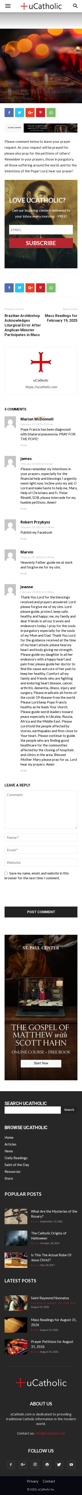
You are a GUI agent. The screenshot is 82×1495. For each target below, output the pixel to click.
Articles (10, 1144)
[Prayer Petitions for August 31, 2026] (16, 1347)
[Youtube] (71, 1464)
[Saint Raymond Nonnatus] (16, 1303)
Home (9, 1137)
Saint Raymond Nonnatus (50, 1298)
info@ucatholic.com (50, 1433)
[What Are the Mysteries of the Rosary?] (16, 1216)
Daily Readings (16, 1158)
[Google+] (23, 1464)
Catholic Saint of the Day (54, 1303)
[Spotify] (47, 1464)
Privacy (32, 1481)
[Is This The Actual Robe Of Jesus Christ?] (16, 1260)
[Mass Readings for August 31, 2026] (16, 1325)
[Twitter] (59, 1464)
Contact (49, 1481)
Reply (23, 445)
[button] (75, 6)
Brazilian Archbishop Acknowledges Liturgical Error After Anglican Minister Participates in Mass (23, 325)
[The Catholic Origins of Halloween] (16, 1238)
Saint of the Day (17, 1165)
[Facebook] (10, 1464)
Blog (35, 1221)
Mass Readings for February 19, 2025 (61, 318)
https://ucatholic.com (41, 387)
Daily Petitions (17, 82)
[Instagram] (35, 1464)
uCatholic (41, 380)
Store (9, 1178)
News (9, 1151)
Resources (12, 1171)
